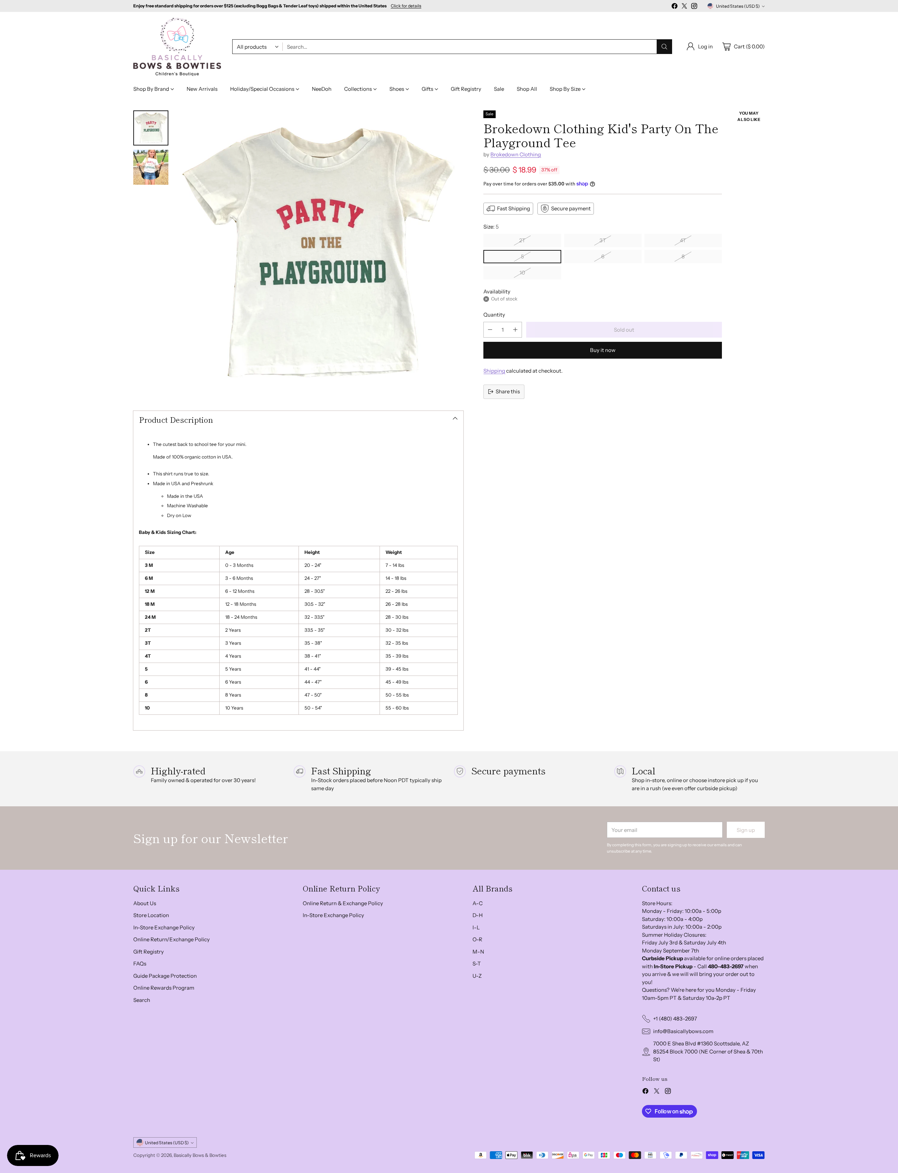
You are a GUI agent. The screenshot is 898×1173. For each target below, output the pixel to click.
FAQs (139, 963)
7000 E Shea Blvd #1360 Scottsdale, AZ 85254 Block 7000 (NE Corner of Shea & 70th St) (708, 1051)
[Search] (664, 46)
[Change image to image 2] (150, 167)
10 (522, 272)
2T (522, 240)
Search (141, 1000)
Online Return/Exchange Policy (171, 939)
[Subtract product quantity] (490, 329)
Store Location (151, 915)
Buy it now (603, 350)
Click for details (406, 6)
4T (683, 240)
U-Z (477, 975)
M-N (478, 951)
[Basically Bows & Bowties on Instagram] (694, 7)
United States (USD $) (738, 6)
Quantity (494, 314)
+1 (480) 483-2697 (675, 1018)
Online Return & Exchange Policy (343, 903)
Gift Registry (148, 951)
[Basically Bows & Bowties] (177, 47)
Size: (491, 226)
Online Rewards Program (163, 987)
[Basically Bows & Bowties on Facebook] (674, 7)
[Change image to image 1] (150, 127)
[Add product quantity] (515, 329)
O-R (477, 939)
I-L (476, 927)
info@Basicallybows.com (683, 1031)
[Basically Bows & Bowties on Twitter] (684, 7)
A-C (478, 903)
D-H (478, 915)
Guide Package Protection (165, 975)
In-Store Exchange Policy (164, 927)
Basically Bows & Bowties (200, 1155)
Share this (508, 391)
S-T (477, 963)
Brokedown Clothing (515, 154)
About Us (144, 903)
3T (602, 240)
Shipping (494, 370)
